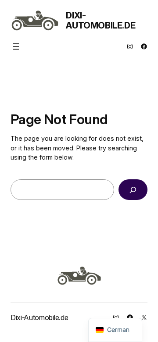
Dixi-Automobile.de (100, 20)
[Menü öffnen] (16, 46)
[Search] (132, 189)
